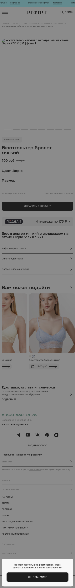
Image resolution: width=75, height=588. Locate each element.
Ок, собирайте (37, 577)
